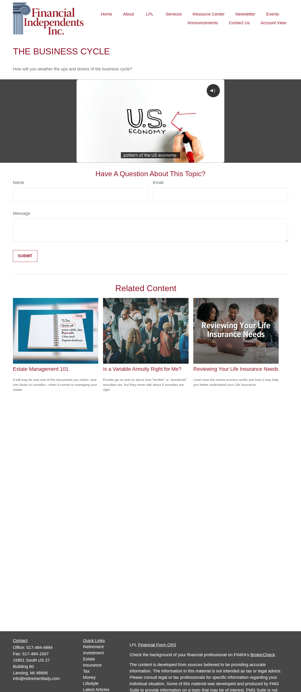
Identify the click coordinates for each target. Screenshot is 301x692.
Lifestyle (91, 683)
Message (21, 213)
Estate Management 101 (40, 369)
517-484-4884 (39, 647)
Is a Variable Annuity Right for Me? (142, 369)
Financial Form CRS (157, 645)
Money (89, 677)
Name (18, 182)
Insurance (92, 665)
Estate (89, 659)
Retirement (93, 646)
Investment (93, 653)
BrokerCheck (262, 654)
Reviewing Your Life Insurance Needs (235, 369)
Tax (86, 671)
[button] (106, 14)
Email (158, 182)
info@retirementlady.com (36, 678)
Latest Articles (96, 689)
